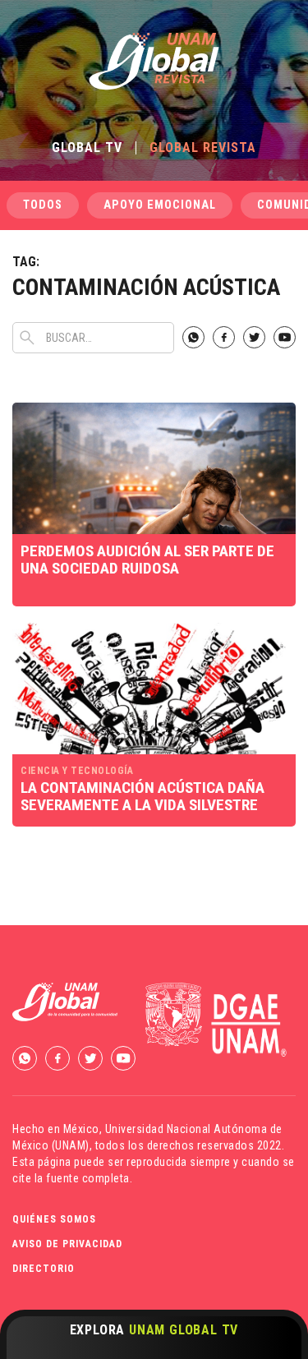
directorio (43, 1268)
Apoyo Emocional (159, 205)
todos (42, 205)
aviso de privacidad (67, 1244)
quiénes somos (54, 1219)
